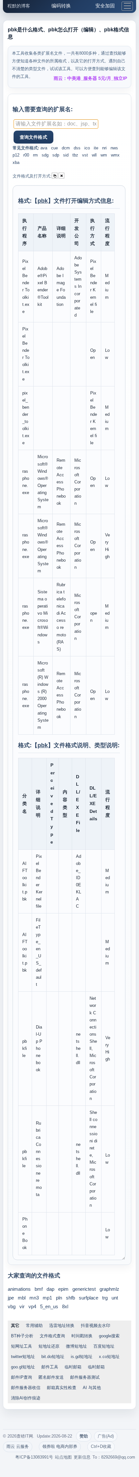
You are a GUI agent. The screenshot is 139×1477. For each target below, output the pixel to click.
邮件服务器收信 (25, 1387)
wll (94, 155)
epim (63, 1289)
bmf (39, 1289)
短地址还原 (48, 1346)
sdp (55, 155)
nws (114, 148)
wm (104, 155)
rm (35, 155)
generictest (84, 1289)
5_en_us (49, 1306)
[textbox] (56, 124)
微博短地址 (76, 1346)
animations (19, 1289)
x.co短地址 (109, 1356)
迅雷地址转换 (61, 1325)
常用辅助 (34, 1325)
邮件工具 (49, 1366)
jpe (11, 1297)
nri (104, 148)
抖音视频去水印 (95, 1325)
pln (59, 1297)
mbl (22, 1297)
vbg (12, 1306)
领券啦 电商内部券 (59, 1446)
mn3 (34, 1297)
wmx (115, 155)
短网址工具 (21, 1346)
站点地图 (63, 1457)
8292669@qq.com (118, 1457)
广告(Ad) (106, 1436)
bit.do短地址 (52, 1356)
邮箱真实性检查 (61, 1387)
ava (43, 148)
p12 (16, 155)
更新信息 (82, 1457)
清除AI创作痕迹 (25, 1398)
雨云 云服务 (17, 1446)
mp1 (47, 1297)
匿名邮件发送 (51, 1377)
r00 (26, 155)
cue (54, 148)
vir (22, 1306)
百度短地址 (103, 1346)
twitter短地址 (23, 1356)
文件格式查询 (52, 1335)
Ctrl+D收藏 (101, 1446)
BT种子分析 (22, 1335)
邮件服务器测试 (85, 1377)
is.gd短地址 (81, 1356)
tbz (75, 155)
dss (77, 148)
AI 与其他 (92, 1387)
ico (87, 148)
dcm (66, 148)
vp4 (32, 1306)
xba (16, 162)
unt (115, 1297)
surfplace (88, 1297)
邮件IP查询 (21, 1377)
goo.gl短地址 (23, 1366)
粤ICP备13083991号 (34, 1457)
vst (85, 155)
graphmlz (109, 1289)
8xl (65, 1306)
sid (66, 155)
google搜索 (109, 1335)
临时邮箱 (73, 1366)
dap (50, 1289)
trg (105, 1297)
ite (96, 148)
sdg (45, 155)
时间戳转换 (81, 1335)
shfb (70, 1297)
